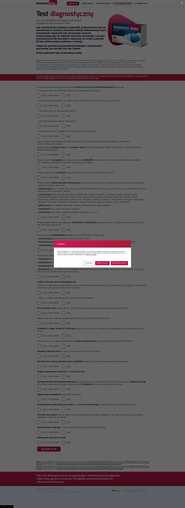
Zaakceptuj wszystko (119, 263)
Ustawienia (88, 263)
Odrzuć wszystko (102, 263)
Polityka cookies (91, 254)
